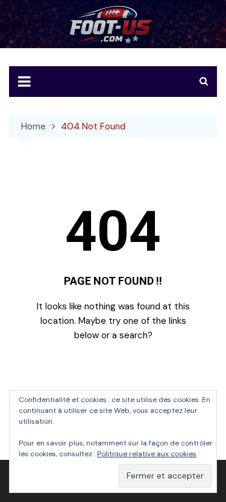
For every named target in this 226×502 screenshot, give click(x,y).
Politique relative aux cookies (146, 454)
